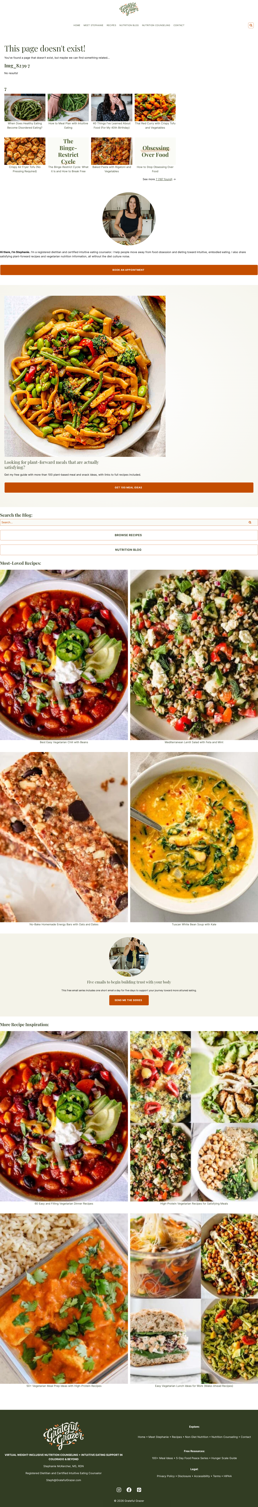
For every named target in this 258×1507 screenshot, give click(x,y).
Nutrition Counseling (156, 25)
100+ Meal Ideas (162, 1458)
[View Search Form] (251, 25)
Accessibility (202, 1476)
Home (77, 25)
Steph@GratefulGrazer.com (63, 1480)
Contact (178, 25)
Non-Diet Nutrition (196, 1437)
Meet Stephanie (93, 25)
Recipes (111, 25)
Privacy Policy (166, 1476)
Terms (217, 1476)
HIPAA (228, 1476)
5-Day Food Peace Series (192, 1458)
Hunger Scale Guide (224, 1458)
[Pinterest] (139, 1490)
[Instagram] (119, 1490)
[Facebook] (129, 1490)
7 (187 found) (164, 179)
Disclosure (184, 1476)
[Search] (250, 522)
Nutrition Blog (129, 25)
